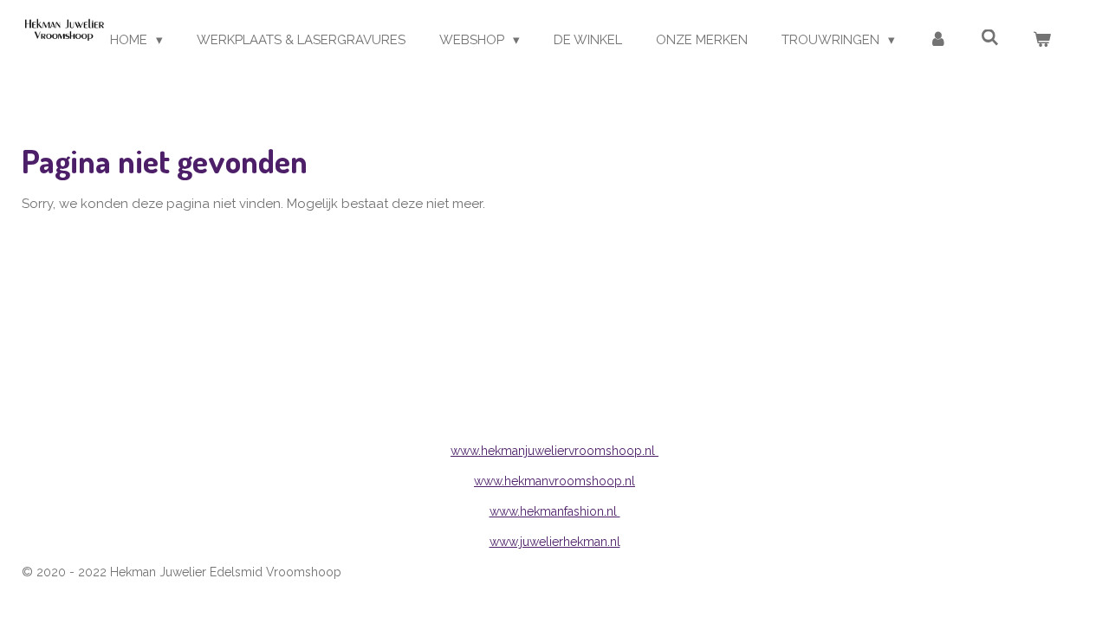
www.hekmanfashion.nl (555, 511)
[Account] (937, 40)
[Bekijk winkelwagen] (1041, 40)
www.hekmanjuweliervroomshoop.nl (554, 451)
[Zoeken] (989, 38)
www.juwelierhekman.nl (555, 542)
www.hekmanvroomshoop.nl (554, 481)
